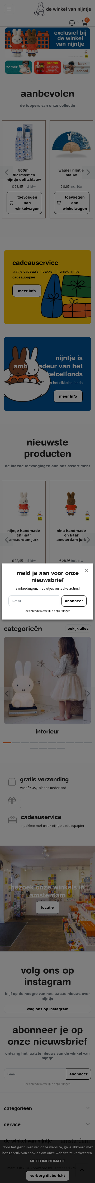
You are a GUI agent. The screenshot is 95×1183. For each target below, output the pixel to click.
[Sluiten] (86, 570)
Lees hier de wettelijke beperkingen (47, 611)
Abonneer (74, 601)
